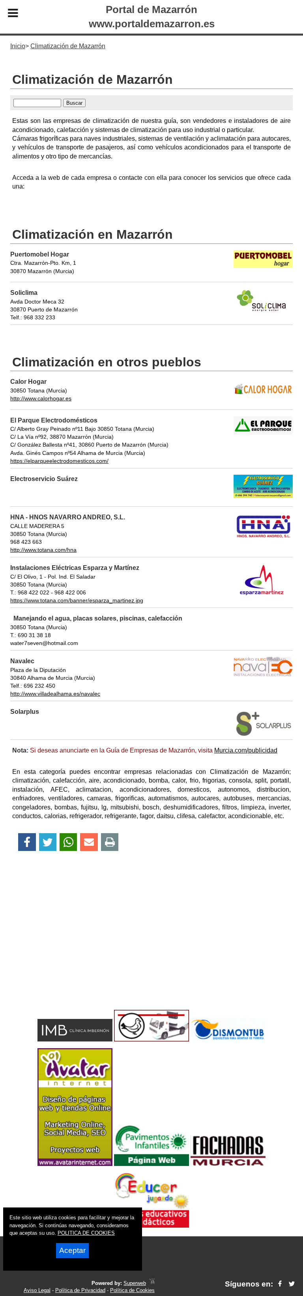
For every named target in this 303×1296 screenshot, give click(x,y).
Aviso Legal (37, 1290)
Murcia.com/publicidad (245, 750)
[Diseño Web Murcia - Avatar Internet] (152, 1283)
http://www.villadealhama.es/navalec (55, 693)
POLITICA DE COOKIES (86, 1233)
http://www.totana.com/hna (43, 550)
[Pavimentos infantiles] (151, 1163)
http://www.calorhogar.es (40, 398)
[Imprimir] (110, 842)
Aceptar (72, 1250)
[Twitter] (47, 842)
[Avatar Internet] (74, 1163)
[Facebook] (27, 842)
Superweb (134, 1283)
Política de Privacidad (80, 1290)
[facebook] (280, 1284)
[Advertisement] (151, 944)
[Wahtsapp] (68, 842)
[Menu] (13, 14)
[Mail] (88, 842)
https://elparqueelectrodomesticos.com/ (59, 461)
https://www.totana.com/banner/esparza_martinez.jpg (76, 600)
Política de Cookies (132, 1290)
